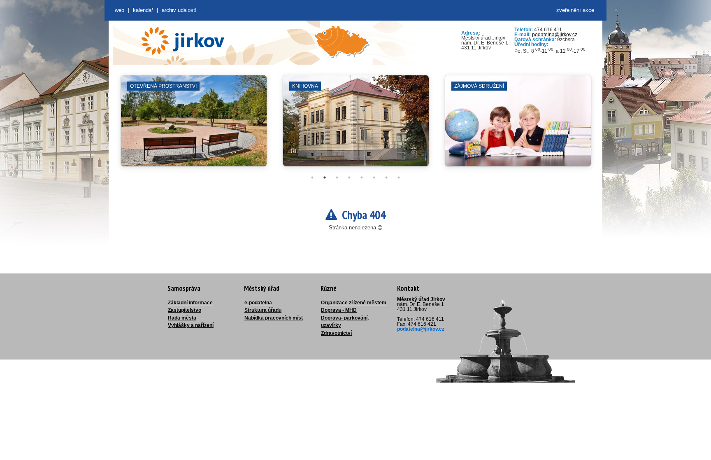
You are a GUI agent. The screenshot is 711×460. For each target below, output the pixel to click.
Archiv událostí (179, 10)
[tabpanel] (194, 124)
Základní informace (190, 302)
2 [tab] (325, 177)
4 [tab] (349, 177)
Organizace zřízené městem (353, 302)
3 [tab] (337, 177)
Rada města (182, 317)
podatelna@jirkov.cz (554, 34)
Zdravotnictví (336, 333)
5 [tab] (362, 177)
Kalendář (143, 10)
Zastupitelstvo (184, 310)
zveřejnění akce (575, 10)
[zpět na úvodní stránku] (182, 41)
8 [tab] (399, 177)
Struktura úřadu (262, 310)
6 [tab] (374, 177)
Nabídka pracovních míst (273, 317)
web (119, 10)
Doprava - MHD (339, 310)
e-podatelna (258, 302)
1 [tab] (312, 177)
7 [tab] (386, 177)
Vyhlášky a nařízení (191, 325)
